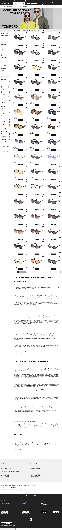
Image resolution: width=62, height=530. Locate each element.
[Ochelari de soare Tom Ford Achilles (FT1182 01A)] (36, 186)
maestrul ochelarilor (39, 429)
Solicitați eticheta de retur (45, 502)
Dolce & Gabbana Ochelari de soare (36, 464)
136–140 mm (5, 57)
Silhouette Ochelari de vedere (35, 476)
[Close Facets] (5, 30)
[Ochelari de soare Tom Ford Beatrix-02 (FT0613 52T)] (20, 52)
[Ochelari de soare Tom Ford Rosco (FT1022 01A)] (53, 37)
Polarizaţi (3, 149)
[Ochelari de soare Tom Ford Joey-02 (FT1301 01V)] (36, 126)
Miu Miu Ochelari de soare (5, 464)
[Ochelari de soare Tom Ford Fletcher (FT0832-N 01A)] (20, 81)
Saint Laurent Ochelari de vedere (36, 474)
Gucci (27, 296)
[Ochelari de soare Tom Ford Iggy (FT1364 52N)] (36, 37)
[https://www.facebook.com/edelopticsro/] (54, 512)
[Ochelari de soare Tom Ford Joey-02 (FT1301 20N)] (36, 156)
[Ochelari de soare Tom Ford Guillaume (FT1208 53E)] (20, 171)
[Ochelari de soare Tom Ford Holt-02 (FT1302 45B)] (20, 96)
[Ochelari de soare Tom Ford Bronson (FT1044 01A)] (53, 216)
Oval (2, 87)
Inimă (3, 108)
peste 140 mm (5, 59)
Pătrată (3, 113)
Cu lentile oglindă (5, 151)
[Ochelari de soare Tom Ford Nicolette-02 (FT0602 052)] (20, 201)
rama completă (28, 385)
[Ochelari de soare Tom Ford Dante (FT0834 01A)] (20, 246)
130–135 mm (4, 55)
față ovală (3, 110)
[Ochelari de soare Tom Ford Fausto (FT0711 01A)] (53, 52)
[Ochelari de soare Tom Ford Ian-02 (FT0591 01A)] (36, 171)
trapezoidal (4, 115)
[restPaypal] (6, 512)
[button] (6, 3)
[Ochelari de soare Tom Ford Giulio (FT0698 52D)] (53, 201)
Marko (22, 374)
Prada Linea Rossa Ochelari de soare (36, 463)
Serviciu (22, 500)
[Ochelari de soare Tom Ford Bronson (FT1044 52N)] (36, 111)
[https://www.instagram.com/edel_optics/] (56, 512)
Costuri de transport (24, 503)
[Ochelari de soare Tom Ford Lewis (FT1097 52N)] (53, 96)
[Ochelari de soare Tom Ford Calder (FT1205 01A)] (20, 67)
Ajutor (42, 500)
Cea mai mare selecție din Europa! (8, 0)
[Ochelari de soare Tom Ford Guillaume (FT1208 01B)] (53, 261)
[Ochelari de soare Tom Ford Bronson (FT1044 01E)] (20, 126)
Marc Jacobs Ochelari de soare (35, 468)
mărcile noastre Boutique (31, 442)
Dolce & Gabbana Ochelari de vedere (7, 477)
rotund (3, 84)
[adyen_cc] (1, 512)
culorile (17, 424)
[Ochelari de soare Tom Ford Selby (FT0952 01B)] (20, 216)
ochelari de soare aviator (21, 385)
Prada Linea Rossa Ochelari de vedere (37, 477)
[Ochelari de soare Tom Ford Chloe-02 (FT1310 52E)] (53, 231)
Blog (42, 503)
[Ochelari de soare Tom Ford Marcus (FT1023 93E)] (20, 156)
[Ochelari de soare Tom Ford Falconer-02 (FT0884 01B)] (20, 141)
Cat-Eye (3, 89)
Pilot (2, 86)
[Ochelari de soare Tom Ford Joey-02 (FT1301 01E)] (20, 261)
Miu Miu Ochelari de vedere (5, 474)
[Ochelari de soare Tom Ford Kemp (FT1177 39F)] (20, 111)
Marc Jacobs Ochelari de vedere (36, 475)
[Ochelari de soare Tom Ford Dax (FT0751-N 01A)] (20, 37)
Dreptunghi (4, 82)
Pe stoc (3, 70)
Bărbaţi (3, 41)
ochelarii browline (27, 414)
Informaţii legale (15, 525)
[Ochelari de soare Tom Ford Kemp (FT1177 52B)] (36, 216)
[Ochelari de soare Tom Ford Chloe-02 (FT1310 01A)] (53, 246)
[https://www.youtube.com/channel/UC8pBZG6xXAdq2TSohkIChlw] (58, 512)
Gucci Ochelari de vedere (5, 476)
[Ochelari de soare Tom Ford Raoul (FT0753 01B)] (53, 81)
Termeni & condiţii (4, 525)
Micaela (42, 389)
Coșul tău (52, 4)
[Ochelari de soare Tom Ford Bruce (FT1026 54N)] (20, 186)
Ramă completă (4, 100)
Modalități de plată (24, 502)
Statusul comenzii (44, 505)
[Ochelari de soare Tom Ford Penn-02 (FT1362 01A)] (53, 171)
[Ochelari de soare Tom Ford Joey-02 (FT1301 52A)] (53, 186)
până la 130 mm (5, 54)
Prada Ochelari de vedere (5, 475)
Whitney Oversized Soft (46, 368)
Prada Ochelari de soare (5, 463)
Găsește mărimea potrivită (5, 65)
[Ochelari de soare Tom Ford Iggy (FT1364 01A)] (36, 52)
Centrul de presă (3, 502)
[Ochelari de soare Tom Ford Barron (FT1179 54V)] (53, 141)
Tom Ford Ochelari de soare (5, 467)
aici (32, 427)
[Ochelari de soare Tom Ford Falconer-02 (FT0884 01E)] (36, 67)
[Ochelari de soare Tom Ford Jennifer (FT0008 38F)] (20, 231)
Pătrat (3, 81)
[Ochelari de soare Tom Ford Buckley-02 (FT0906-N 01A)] (53, 111)
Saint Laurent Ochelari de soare (6, 468)
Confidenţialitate (9, 525)
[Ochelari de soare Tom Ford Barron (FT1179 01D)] (36, 81)
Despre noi (3, 500)
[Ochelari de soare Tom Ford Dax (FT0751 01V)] (53, 67)
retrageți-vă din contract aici (6, 523)
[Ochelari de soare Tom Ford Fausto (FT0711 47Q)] (36, 96)
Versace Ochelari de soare (34, 467)
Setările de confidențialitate (5, 503)
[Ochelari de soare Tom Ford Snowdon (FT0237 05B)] (36, 141)
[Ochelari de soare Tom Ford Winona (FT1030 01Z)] (36, 246)
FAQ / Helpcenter (44, 504)
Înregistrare (43, 4)
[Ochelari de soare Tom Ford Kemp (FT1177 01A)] (36, 201)
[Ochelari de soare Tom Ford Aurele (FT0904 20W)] (53, 156)
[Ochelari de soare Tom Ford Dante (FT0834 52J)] (53, 126)
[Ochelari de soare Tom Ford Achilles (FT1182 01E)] (36, 261)
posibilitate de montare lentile (6, 147)
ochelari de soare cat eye (41, 410)
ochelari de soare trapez (41, 392)
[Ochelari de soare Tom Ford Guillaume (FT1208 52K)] (36, 231)
